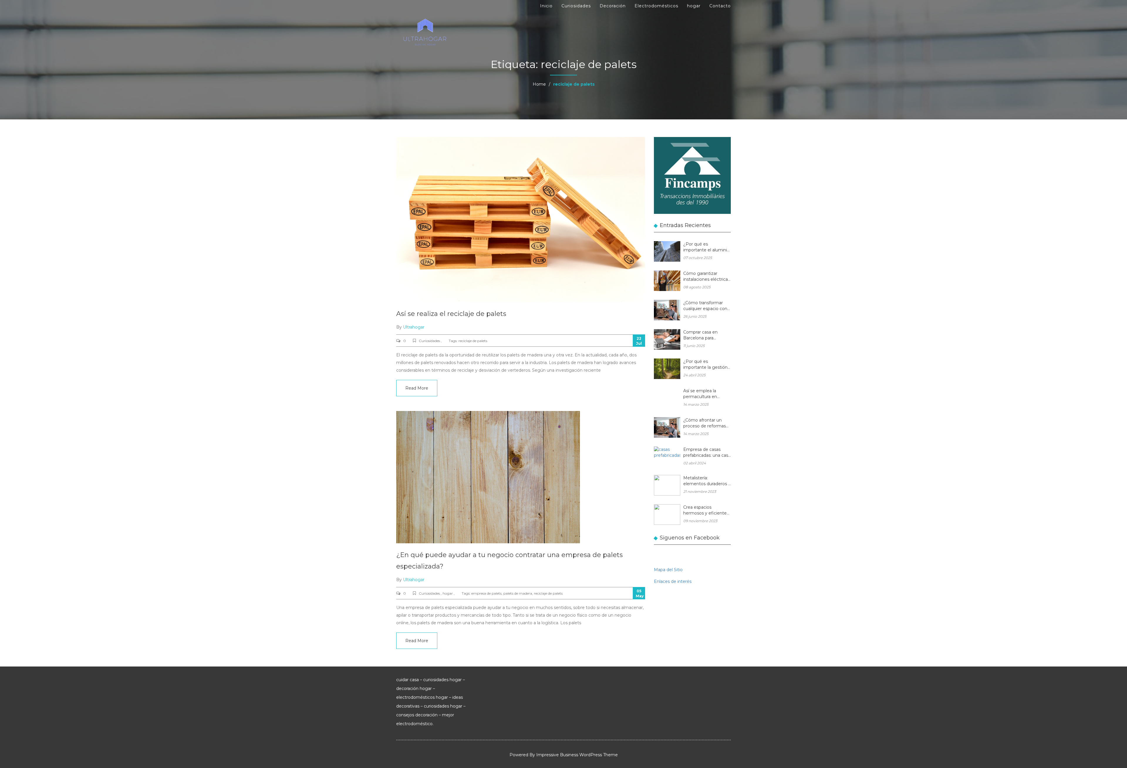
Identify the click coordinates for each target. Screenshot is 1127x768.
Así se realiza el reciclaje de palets (451, 314)
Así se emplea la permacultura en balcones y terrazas (702, 394)
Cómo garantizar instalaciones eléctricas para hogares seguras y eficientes (706, 277)
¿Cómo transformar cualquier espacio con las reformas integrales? (705, 306)
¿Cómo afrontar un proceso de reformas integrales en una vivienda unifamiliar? (704, 423)
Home (539, 84)
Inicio (546, 6)
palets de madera (517, 593)
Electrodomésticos (656, 6)
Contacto (720, 6)
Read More (416, 388)
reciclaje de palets (472, 341)
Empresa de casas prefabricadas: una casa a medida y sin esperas (706, 453)
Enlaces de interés (672, 581)
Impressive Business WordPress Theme (577, 754)
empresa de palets (486, 593)
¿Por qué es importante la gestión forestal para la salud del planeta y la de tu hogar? (705, 365)
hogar (694, 6)
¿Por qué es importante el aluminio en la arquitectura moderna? (706, 247)
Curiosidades (576, 6)
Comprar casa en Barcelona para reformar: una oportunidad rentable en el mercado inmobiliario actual (704, 335)
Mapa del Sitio (668, 569)
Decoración (613, 6)
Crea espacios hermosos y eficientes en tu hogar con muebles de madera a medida (706, 511)
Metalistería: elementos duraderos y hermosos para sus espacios (706, 481)
